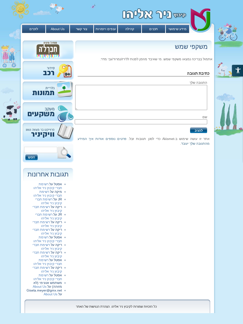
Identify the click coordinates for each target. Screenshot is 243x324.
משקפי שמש (191, 46)
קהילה (129, 29)
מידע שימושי (177, 29)
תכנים (153, 29)
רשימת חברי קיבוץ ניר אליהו (47, 186)
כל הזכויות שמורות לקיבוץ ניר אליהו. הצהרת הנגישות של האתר (116, 306)
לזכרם (33, 29)
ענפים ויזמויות (106, 29)
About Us (58, 29)
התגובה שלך (198, 82)
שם (204, 117)
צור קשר (81, 29)
